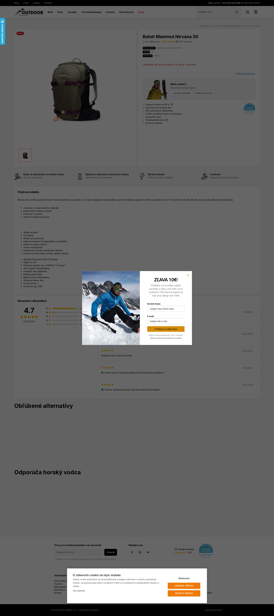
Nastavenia (184, 578)
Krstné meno (154, 303)
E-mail (150, 316)
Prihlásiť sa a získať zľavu (166, 329)
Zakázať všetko (184, 586)
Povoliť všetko (184, 593)
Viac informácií (79, 591)
